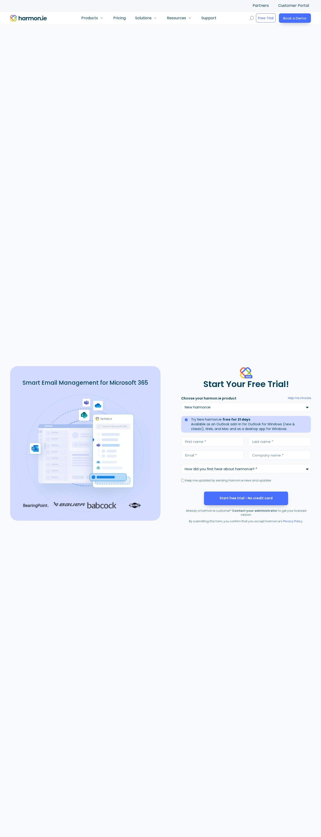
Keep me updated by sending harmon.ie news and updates (228, 480)
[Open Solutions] (155, 18)
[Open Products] (101, 18)
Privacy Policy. (293, 521)
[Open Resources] (189, 18)
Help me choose (299, 398)
